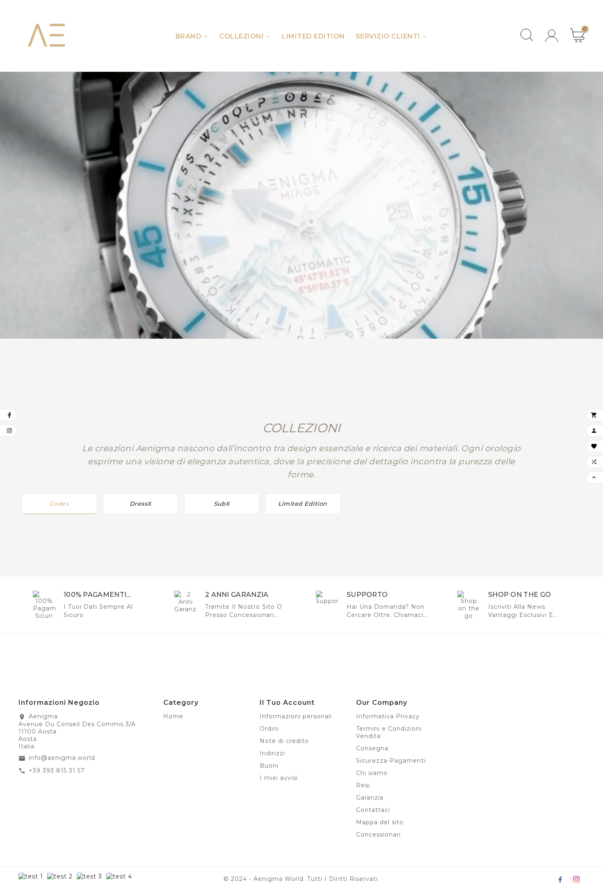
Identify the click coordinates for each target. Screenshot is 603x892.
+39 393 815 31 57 (57, 770)
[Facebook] (560, 879)
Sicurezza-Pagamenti (391, 760)
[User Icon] (551, 36)
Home (173, 716)
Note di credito (284, 741)
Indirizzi (272, 753)
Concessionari (378, 834)
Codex (59, 503)
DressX (140, 503)
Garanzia (370, 797)
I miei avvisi (279, 778)
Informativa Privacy (388, 716)
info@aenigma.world (62, 757)
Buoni (269, 765)
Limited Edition (302, 503)
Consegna (372, 748)
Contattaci (373, 810)
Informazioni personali (296, 716)
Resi (363, 785)
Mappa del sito (380, 822)
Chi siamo (372, 773)
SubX (222, 503)
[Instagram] (576, 879)
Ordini (269, 728)
